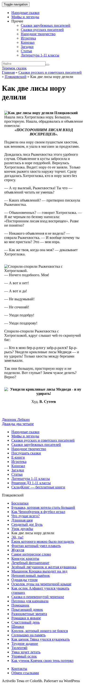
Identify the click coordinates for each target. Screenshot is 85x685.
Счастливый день (25, 622)
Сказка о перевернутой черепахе (37, 597)
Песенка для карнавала (29, 601)
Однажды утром (24, 580)
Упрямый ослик (24, 656)
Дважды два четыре (18, 424)
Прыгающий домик (27, 609)
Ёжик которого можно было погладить (42, 541)
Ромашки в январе (26, 618)
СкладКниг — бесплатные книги (38, 487)
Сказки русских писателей (42, 30)
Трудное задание (24, 644)
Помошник (20, 605)
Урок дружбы (22, 529)
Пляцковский (15, 77)
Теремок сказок (14, 68)
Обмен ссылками (25, 673)
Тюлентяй (19, 648)
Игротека (28, 38)
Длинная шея (22, 520)
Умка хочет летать (25, 652)
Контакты (19, 669)
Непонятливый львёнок (30, 575)
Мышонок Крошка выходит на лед (39, 571)
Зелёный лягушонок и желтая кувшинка (43, 567)
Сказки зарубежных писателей (45, 25)
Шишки (17, 627)
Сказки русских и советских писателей (50, 72)
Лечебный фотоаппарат (30, 563)
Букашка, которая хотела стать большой (43, 507)
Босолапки (20, 503)
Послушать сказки (26, 453)
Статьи (26, 51)
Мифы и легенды (25, 17)
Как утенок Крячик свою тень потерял (42, 661)
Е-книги (18, 457)
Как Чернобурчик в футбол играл (38, 512)
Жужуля (17, 550)
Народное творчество (38, 34)
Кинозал (27, 42)
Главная (8, 72)
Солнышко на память (28, 635)
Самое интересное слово (31, 554)
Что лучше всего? (25, 516)
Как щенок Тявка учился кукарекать (40, 639)
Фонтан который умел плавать (36, 546)
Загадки (27, 47)
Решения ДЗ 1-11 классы (31, 483)
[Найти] (47, 64)
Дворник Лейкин (16, 420)
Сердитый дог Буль (26, 524)
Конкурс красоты (25, 558)
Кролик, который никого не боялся (39, 631)
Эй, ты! (17, 537)
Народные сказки (25, 13)
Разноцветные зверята (29, 614)
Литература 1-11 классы (40, 55)
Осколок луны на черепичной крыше (41, 584)
